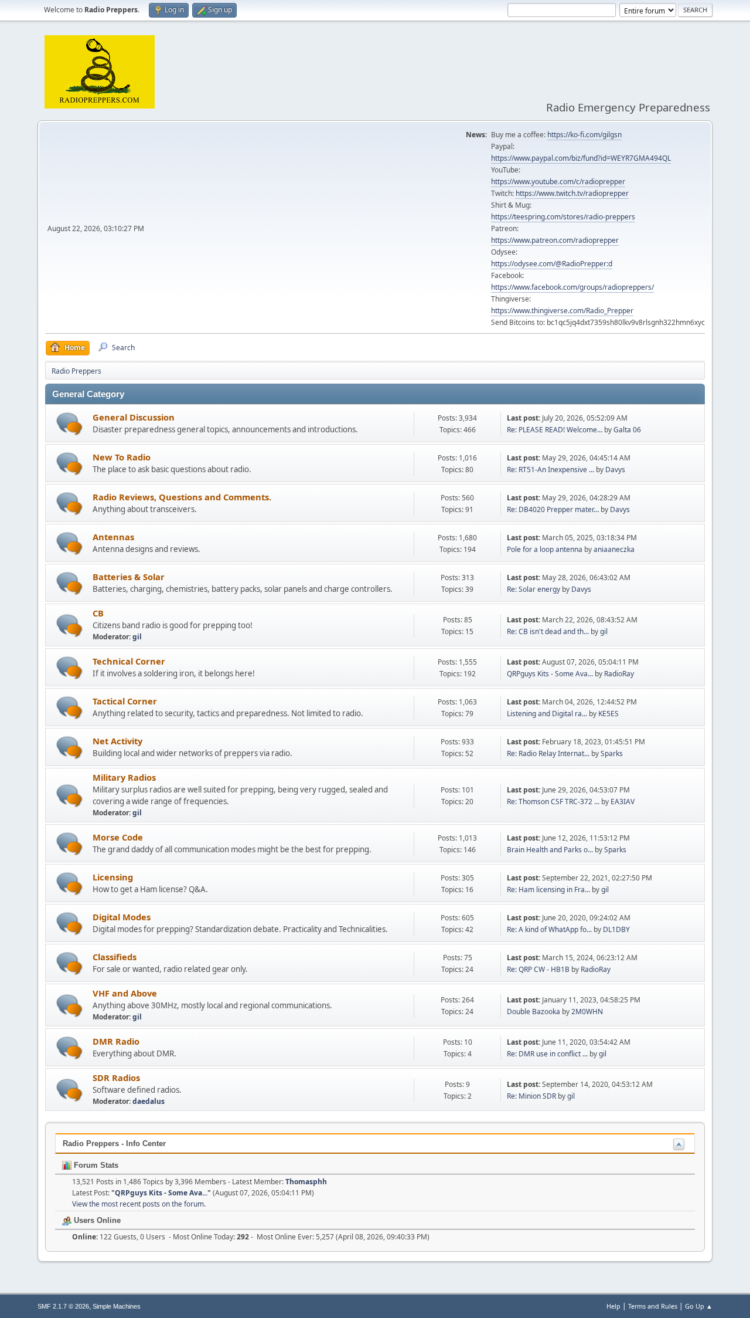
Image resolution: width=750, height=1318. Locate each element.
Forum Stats (94, 1165)
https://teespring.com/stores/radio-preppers (563, 217)
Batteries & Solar (129, 576)
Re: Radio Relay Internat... (548, 753)
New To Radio (122, 457)
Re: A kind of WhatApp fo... (549, 929)
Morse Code (118, 837)
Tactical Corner (125, 701)
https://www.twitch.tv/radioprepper (572, 193)
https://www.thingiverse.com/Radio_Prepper (562, 311)
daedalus (148, 1101)
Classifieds (115, 957)
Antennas (113, 537)
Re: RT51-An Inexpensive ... (550, 470)
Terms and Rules (652, 1306)
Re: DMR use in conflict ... (547, 1054)
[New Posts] (69, 424)
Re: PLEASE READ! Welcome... (554, 430)
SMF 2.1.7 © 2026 (63, 1306)
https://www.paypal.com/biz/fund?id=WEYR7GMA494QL (581, 158)
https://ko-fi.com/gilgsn (584, 135)
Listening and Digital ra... (547, 714)
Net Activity (117, 741)
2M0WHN (587, 1012)
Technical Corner (129, 661)
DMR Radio (116, 1041)
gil (137, 637)
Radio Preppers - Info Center (114, 1143)
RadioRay (619, 674)
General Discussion (134, 417)
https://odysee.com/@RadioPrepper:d (551, 264)
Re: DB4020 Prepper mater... (553, 509)
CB (98, 613)
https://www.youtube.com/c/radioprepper (558, 182)
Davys (615, 470)
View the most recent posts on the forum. (139, 1204)
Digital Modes (122, 917)
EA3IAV (623, 802)
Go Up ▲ (698, 1306)
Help (613, 1306)
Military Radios (124, 777)
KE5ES (608, 714)
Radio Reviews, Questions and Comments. (182, 497)
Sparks (612, 753)
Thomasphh (306, 1182)
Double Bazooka (533, 1012)
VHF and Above (125, 993)
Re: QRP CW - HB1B (538, 969)
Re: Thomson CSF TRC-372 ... (553, 802)
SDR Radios (116, 1077)
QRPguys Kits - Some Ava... (550, 674)
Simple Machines (117, 1306)
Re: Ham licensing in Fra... (548, 890)
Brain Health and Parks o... (550, 850)
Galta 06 (627, 430)
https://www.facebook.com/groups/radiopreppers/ (572, 287)
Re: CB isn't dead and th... (548, 631)
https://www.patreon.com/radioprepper (555, 240)
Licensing (113, 877)
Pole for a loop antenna (544, 549)
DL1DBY (616, 929)
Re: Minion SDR (531, 1096)
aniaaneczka (614, 549)
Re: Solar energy (533, 589)
